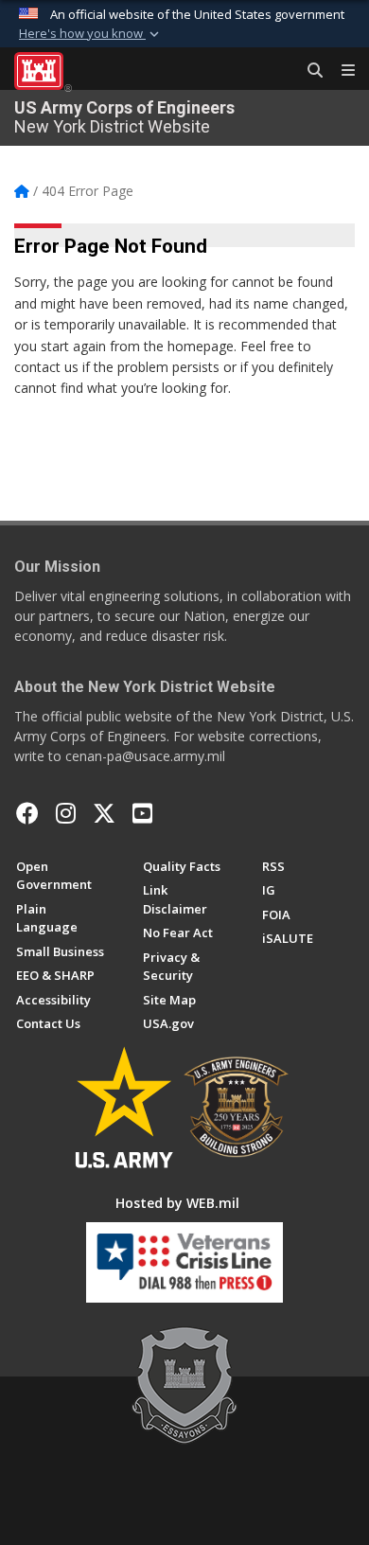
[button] (91, 34)
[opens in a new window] (66, 813)
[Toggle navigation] (340, 71)
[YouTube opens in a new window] (142, 813)
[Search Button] (308, 71)
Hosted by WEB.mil (177, 1203)
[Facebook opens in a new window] (27, 813)
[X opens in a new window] (104, 813)
